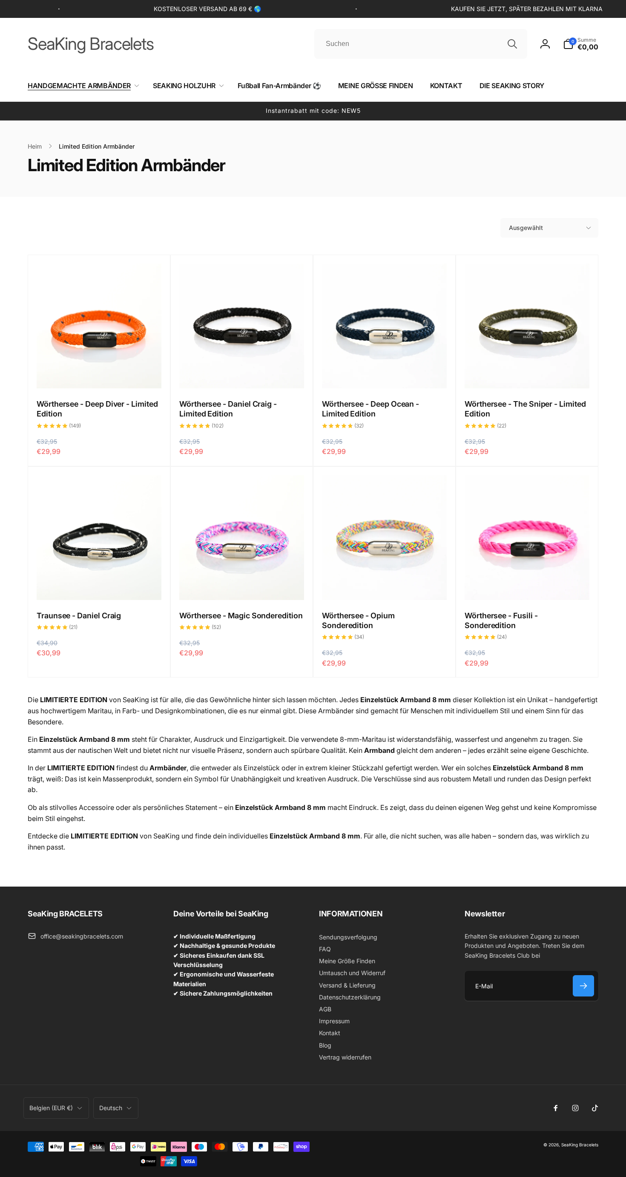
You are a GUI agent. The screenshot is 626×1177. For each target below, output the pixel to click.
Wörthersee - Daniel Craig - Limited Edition (228, 408)
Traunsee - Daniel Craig (79, 615)
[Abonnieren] (583, 985)
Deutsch (110, 1107)
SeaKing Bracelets (579, 1144)
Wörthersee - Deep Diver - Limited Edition (97, 408)
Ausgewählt (526, 227)
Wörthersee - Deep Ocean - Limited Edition (370, 408)
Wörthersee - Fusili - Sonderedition (501, 620)
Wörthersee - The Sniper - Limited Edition (525, 408)
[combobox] (420, 44)
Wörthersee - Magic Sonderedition (241, 615)
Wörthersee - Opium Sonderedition (358, 620)
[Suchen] (512, 43)
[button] (580, 43)
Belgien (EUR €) (51, 1107)
